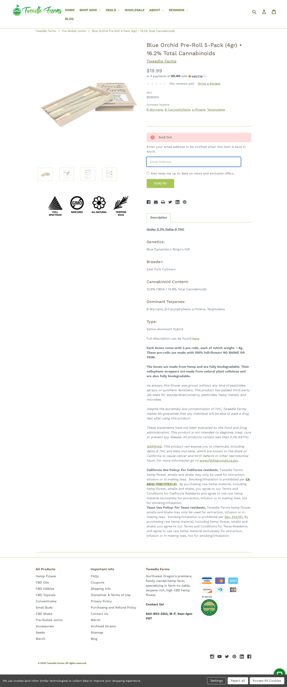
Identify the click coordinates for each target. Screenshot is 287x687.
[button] (199, 76)
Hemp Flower (46, 576)
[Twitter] (170, 202)
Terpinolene (216, 110)
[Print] (163, 202)
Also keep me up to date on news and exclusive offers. (192, 173)
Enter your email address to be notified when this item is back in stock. (196, 149)
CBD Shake (44, 614)
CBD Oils (42, 582)
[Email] (156, 202)
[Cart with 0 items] (273, 11)
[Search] (254, 11)
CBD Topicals (45, 595)
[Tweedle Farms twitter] (227, 657)
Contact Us (99, 614)
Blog (69, 19)
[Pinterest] (185, 202)
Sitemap (97, 632)
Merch (40, 639)
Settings (216, 681)
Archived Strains (103, 626)
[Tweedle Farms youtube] (219, 657)
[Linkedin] (177, 202)
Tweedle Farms (161, 61)
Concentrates (46, 601)
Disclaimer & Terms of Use (110, 595)
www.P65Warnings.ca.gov (218, 460)
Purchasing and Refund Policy (113, 607)
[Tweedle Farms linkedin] (242, 657)
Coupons (97, 582)
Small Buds (44, 607)
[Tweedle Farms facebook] (249, 657)
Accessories (45, 626)
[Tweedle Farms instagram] (212, 657)
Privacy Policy (101, 601)
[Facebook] (149, 202)
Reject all (238, 681)
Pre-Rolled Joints (49, 620)
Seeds (40, 632)
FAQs (95, 576)
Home (70, 10)
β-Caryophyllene (177, 110)
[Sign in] (264, 11)
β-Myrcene (155, 110)
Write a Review (209, 83)
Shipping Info (101, 589)
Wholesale (134, 10)
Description (158, 217)
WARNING (154, 446)
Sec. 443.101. (234, 517)
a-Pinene (198, 110)
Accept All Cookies (267, 681)
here (195, 338)
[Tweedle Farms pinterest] (234, 657)
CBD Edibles (45, 589)
